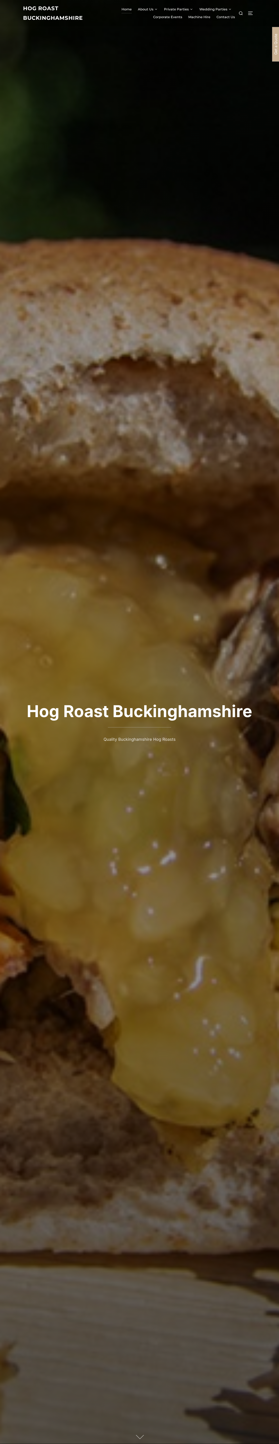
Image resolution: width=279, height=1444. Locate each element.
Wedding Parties (213, 9)
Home (127, 9)
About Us (145, 9)
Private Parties (176, 9)
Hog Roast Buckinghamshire (53, 13)
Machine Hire (199, 17)
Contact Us (226, 17)
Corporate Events (167, 17)
